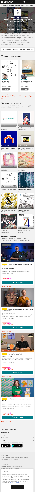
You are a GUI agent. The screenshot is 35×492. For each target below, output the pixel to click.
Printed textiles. (5, 169)
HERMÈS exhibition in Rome (8, 148)
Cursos (2, 457)
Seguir (12, 29)
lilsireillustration (22, 129)
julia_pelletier (4, 129)
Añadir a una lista (6, 286)
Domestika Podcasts (5, 459)
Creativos (20, 457)
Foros (16, 457)
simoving (3, 149)
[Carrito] (27, 2)
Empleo (12, 457)
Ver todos (18, 56)
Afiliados (3, 468)
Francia (18, 5)
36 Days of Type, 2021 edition (8, 189)
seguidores (6, 86)
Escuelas (26, 457)
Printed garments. (5, 127)
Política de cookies (14, 482)
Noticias (14, 466)
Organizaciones (9, 468)
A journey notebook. (23, 210)
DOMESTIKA (8, 2)
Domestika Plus (14, 459)
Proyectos (7, 457)
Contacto (9, 466)
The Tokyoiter (4, 230)
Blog (17, 466)
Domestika (3, 466)
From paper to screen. (24, 169)
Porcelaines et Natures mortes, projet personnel (26, 149)
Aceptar (17, 487)
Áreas (3, 435)
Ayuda (20, 466)
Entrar (32, 2)
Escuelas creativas (9, 5)
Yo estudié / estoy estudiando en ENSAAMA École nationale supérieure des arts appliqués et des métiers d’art (17, 96)
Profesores (16, 468)
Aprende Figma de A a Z (15, 354)
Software (4, 438)
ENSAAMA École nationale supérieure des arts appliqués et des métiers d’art (18, 20)
